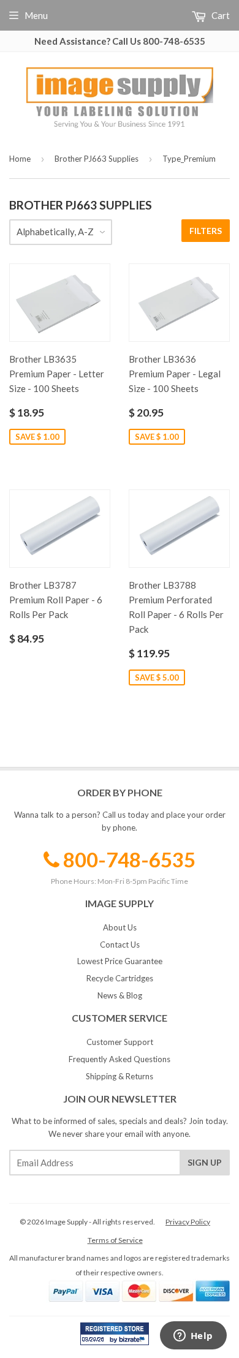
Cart (220, 15)
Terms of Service (115, 1240)
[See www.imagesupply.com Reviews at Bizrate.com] (114, 1333)
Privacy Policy (187, 1221)
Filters (205, 230)
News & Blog (119, 995)
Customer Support (119, 1042)
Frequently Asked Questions (119, 1059)
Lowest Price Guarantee (119, 961)
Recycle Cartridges (119, 978)
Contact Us (120, 944)
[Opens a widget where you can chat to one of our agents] (193, 1336)
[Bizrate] (133, 1342)
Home (20, 159)
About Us (120, 927)
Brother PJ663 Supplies (96, 159)
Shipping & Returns (119, 1076)
